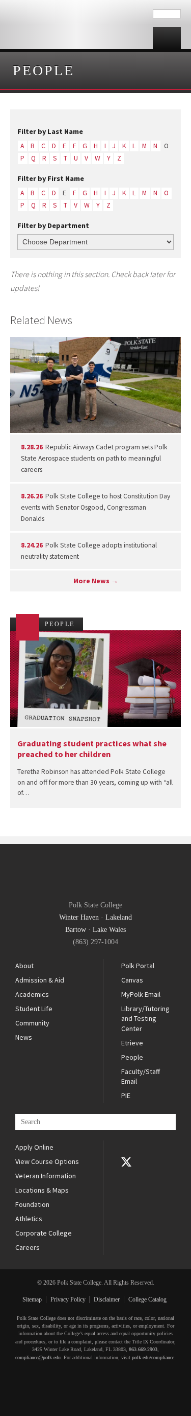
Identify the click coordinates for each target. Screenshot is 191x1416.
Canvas (132, 980)
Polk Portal (137, 965)
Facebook (126, 1147)
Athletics (28, 1218)
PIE (125, 1095)
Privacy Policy (68, 1299)
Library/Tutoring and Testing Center (145, 1018)
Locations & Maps (42, 1190)
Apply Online (34, 1147)
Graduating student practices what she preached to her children (92, 748)
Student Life (33, 1008)
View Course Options (47, 1161)
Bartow (75, 929)
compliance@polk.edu (38, 1357)
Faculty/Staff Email (140, 1076)
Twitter (126, 1162)
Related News (41, 320)
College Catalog (147, 1299)
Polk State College (76, 24)
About (24, 965)
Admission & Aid (39, 980)
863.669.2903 (143, 1349)
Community (32, 1022)
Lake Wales (109, 929)
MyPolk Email (140, 994)
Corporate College (43, 1233)
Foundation (32, 1204)
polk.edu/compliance (153, 1357)
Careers (27, 1247)
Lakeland (118, 917)
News (23, 1037)
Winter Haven (79, 917)
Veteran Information (45, 1175)
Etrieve (132, 1042)
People (43, 70)
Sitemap (32, 1299)
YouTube (126, 1176)
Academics (32, 994)
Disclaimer (107, 1299)
